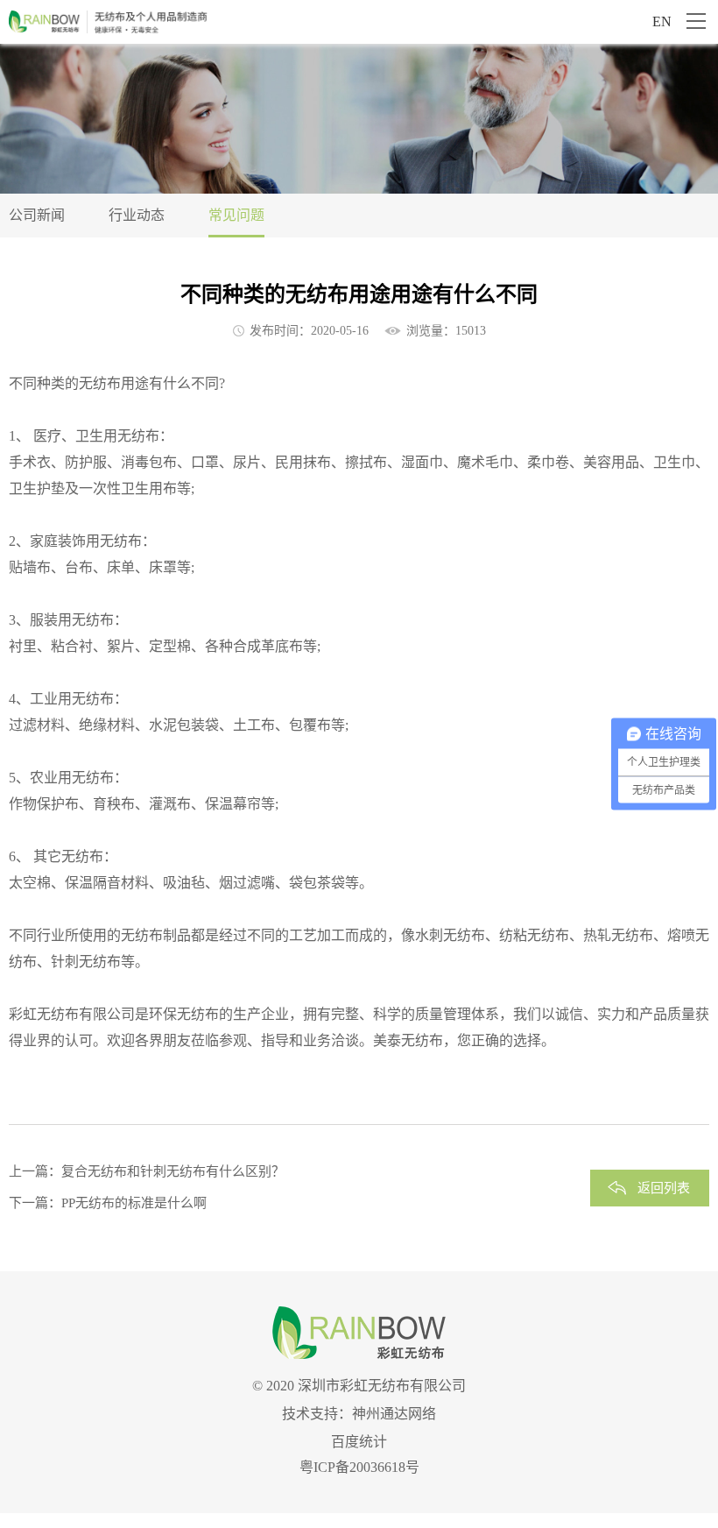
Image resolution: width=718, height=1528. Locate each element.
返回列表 (663, 1188)
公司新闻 (37, 215)
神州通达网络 (394, 1413)
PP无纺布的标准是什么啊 (134, 1203)
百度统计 (359, 1441)
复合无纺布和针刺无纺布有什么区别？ (173, 1171)
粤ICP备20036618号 (359, 1467)
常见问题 (236, 215)
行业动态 (137, 215)
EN (662, 21)
